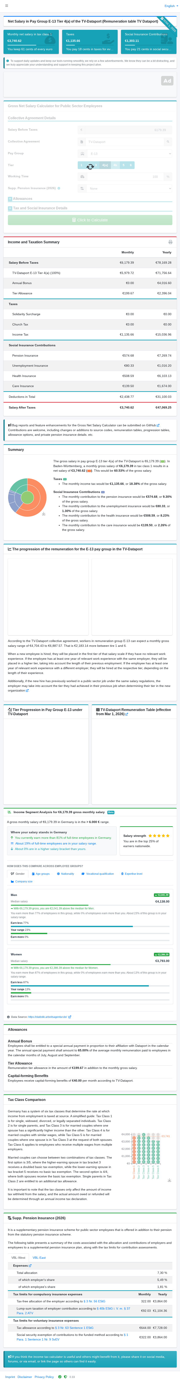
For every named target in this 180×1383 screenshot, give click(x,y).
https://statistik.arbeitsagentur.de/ (48, 1017)
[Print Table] (171, 242)
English (170, 6)
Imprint (10, 1377)
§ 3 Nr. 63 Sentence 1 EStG (74, 1328)
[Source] (27, 690)
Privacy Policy (44, 1377)
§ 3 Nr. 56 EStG (94, 1301)
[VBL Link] (30, 1265)
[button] (7, 6)
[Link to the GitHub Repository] (158, 425)
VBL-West (18, 1257)
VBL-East (39, 1257)
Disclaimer (25, 1377)
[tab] (17, 874)
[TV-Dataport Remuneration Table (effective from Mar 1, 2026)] (126, 714)
